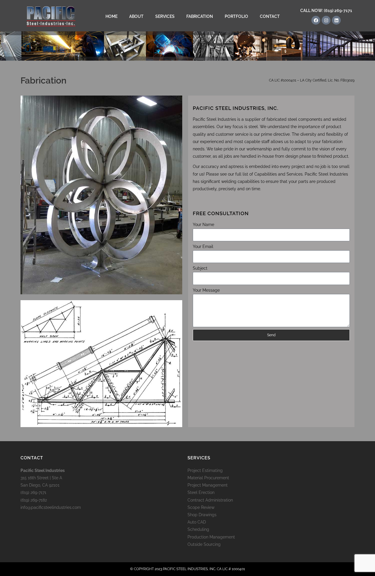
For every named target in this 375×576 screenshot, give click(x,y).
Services (165, 16)
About (136, 16)
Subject (200, 268)
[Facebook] (315, 20)
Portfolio (236, 16)
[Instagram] (326, 20)
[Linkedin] (336, 20)
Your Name (203, 224)
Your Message (206, 290)
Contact (270, 16)
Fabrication (199, 16)
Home (111, 16)
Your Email (203, 246)
